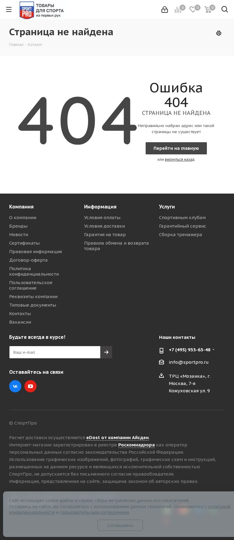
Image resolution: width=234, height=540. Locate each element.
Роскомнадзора (136, 445)
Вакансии (20, 322)
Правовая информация (35, 251)
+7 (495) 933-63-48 (190, 350)
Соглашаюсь (120, 525)
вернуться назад (180, 159)
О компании (22, 217)
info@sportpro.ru (189, 362)
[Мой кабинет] (164, 9)
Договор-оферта (28, 260)
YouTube (30, 386)
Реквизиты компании (33, 296)
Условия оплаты (102, 217)
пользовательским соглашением (94, 512)
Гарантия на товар (105, 234)
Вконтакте (15, 386)
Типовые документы (32, 305)
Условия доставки (104, 226)
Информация (100, 207)
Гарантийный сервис (182, 226)
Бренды (18, 226)
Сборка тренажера (180, 234)
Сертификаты (24, 243)
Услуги (167, 207)
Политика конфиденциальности (34, 271)
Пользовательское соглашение (30, 285)
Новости (18, 234)
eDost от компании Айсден (117, 437)
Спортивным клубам (182, 217)
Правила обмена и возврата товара (116, 245)
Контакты (20, 313)
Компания (21, 207)
